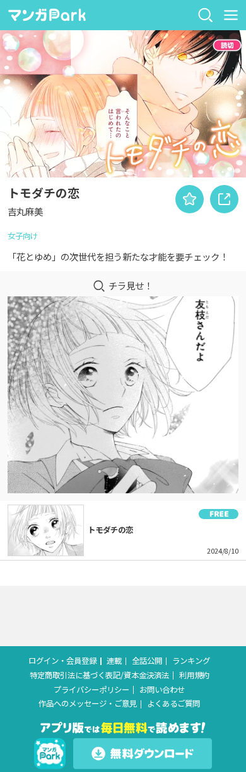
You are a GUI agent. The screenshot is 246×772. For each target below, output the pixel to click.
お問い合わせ (162, 690)
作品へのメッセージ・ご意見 (87, 703)
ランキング (191, 661)
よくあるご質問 (173, 703)
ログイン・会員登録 (62, 661)
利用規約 (194, 675)
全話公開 (147, 661)
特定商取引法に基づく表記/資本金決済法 (99, 675)
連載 (114, 661)
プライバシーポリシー (91, 690)
